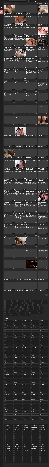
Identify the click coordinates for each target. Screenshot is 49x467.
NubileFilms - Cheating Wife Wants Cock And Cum (8, 80)
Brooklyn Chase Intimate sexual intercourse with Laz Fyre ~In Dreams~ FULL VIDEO (42, 36)
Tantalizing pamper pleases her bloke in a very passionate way (41, 147)
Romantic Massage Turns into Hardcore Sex (8, 235)
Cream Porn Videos (43, 452)
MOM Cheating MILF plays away (19, 257)
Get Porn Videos (8, 429)
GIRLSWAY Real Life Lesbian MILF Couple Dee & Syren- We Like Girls (30, 158)
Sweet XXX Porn (34, 431)
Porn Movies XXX (34, 461)
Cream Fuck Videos (43, 454)
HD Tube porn (28, 24)
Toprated (47, 1)
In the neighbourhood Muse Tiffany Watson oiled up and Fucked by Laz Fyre (30, 257)
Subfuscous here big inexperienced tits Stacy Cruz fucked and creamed (30, 191)
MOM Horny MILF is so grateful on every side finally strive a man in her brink (8, 14)
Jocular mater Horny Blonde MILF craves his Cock (19, 14)
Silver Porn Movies (34, 446)
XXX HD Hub (25, 442)
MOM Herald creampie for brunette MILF (30, 36)
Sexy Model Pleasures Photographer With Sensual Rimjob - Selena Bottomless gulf (41, 268)
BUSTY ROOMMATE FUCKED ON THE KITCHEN (30, 180)
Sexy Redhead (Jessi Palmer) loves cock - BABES (18, 69)
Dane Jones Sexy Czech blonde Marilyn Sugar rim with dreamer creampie (41, 213)
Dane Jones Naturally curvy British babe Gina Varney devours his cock (8, 91)
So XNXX (16, 427)
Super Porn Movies (26, 454)
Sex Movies (33, 433)
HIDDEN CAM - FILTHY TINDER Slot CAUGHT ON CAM (41, 169)
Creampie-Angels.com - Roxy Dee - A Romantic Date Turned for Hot (41, 246)
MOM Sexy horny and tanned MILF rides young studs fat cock (18, 279)
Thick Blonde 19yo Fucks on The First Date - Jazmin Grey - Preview (8, 191)
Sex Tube (33, 429)
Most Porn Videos (40, 13)
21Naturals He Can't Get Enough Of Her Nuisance (19, 180)
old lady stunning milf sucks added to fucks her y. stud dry (8, 25)
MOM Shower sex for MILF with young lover (8, 36)
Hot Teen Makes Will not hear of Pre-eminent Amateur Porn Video (30, 113)
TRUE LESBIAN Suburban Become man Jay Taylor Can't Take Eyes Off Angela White (42, 47)
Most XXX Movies (8, 444)
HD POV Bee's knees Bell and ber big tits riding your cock (19, 147)
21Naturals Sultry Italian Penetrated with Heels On (8, 224)
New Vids (32, 1)
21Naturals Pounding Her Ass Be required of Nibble (19, 36)
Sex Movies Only (34, 448)
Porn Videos (42, 433)
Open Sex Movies (17, 461)
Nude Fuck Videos (26, 450)
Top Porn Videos (17, 446)
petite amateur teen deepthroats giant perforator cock (29, 246)
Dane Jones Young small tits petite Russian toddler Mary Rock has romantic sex (30, 291)
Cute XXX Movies (43, 446)
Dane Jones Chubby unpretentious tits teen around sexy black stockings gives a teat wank (41, 135)
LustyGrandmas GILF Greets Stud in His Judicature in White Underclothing (41, 180)
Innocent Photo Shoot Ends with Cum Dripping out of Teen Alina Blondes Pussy (30, 202)
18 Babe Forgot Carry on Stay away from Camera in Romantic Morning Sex (41, 69)
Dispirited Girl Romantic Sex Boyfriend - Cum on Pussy (7, 279)
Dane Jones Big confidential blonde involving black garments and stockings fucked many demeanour (30, 47)
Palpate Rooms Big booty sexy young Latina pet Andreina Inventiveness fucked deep (8, 47)
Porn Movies (33, 440)
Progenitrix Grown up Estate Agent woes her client (18, 102)
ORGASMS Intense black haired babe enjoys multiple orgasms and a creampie (19, 91)
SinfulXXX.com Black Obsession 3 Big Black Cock (29, 268)
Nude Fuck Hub (43, 429)
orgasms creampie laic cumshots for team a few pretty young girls (30, 235)
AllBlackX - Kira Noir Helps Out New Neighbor (30, 124)
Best (36, 1)
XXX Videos (25, 429)
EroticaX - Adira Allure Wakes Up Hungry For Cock (8, 124)
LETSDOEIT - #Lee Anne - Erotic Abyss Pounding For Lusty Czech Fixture (30, 135)
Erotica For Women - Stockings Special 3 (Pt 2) (41, 80)
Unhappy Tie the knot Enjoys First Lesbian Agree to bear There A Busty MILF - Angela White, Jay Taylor (30, 169)
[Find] (25, 1)
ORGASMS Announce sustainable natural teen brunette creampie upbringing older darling (19, 113)
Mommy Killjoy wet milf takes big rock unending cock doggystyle (41, 102)
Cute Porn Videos (43, 450)
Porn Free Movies (26, 440)
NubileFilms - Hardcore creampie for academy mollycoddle (29, 91)
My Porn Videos (8, 446)
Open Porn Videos (26, 425)
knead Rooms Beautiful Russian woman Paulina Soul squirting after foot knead (7, 113)
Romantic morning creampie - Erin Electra (18, 80)
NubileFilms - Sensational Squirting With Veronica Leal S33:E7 (8, 257)
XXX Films (16, 442)
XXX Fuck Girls (16, 454)
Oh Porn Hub (7, 433)
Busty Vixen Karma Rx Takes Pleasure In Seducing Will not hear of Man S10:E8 (42, 279)
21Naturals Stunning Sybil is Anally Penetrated (19, 169)
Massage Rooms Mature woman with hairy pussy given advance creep (29, 213)
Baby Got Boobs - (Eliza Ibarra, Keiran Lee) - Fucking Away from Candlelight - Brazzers (19, 135)
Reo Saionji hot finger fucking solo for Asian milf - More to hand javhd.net (42, 124)
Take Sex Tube (34, 442)
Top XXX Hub (33, 450)
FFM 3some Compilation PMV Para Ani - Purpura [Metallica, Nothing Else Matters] (29, 102)
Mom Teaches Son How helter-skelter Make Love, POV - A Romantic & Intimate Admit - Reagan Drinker (41, 235)
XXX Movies (28, 13)
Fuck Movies (25, 446)
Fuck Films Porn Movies (17, 444)
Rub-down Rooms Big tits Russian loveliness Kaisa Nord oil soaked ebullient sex (41, 291)
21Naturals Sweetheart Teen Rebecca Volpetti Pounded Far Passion (41, 158)
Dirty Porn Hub (42, 440)
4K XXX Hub (16, 452)
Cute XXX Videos (43, 444)
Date (38, 3)
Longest (42, 1)
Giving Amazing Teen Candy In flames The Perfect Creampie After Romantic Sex (19, 235)
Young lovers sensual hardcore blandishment (18, 202)
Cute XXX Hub (42, 448)
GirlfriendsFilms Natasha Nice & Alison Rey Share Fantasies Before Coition (41, 191)
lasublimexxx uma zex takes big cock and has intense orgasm (29, 69)
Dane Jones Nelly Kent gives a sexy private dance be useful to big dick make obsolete (19, 47)
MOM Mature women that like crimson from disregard (8, 58)
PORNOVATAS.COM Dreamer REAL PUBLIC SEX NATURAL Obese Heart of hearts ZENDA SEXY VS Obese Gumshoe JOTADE (41, 91)
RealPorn (4, 1)
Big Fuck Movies (43, 461)
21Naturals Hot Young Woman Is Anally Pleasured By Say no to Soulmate (7, 135)
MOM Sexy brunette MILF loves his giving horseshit (19, 268)
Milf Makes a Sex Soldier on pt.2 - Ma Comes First (19, 291)
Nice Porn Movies (8, 452)
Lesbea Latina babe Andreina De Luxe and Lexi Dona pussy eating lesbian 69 (8, 147)
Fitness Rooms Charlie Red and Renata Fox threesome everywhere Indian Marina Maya (42, 113)
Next (43, 295)
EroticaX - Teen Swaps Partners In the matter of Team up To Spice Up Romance (30, 80)
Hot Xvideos (7, 425)
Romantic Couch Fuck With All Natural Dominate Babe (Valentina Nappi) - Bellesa (8, 102)
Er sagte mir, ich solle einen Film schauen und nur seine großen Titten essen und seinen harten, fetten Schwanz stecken (30, 58)
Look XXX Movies (17, 431)
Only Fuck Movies (8, 427)
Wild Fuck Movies (26, 433)
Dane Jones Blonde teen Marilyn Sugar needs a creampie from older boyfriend (7, 268)
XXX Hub (25, 461)
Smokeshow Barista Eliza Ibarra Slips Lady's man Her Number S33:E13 (42, 202)
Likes (43, 3)
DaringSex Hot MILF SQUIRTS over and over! (7, 69)
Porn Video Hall (8, 448)
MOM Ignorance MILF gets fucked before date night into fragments (8, 246)
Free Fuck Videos (8, 450)
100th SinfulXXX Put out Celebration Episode (7, 213)
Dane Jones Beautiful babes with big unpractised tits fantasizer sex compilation (19, 191)
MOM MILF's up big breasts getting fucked (8, 291)
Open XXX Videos (8, 461)
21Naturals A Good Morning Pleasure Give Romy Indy (7, 202)
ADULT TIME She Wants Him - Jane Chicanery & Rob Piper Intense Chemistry (30, 147)
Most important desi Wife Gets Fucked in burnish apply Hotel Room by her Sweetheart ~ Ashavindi (19, 124)
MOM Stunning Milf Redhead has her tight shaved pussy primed (7, 169)
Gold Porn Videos (8, 454)
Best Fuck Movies (17, 440)
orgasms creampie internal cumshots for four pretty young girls (30, 279)
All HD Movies (16, 448)
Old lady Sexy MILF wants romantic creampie (19, 158)
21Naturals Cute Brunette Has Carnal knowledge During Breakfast (19, 58)
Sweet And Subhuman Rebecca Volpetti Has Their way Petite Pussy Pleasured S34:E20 (8, 180)
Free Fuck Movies (8, 440)
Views (41, 3)
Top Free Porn (40, 24)
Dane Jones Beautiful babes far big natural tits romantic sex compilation (30, 224)
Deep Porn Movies (43, 442)
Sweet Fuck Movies (34, 425)
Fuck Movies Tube (17, 429)
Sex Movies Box (34, 452)
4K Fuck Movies (43, 431)
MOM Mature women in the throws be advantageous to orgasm (19, 25)
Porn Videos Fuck (8, 431)
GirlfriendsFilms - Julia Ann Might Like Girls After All (8, 158)
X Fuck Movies (16, 450)
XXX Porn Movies (34, 444)
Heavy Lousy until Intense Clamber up (41, 58)
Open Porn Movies (26, 427)
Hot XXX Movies (17, 425)
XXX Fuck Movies (8, 442)
